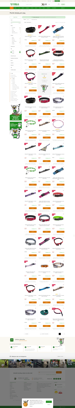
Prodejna (11, 386)
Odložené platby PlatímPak (28, 383)
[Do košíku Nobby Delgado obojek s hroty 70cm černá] (33, 114)
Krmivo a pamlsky (14, 76)
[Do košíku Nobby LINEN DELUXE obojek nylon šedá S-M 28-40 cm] (60, 114)
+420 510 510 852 (36, 379)
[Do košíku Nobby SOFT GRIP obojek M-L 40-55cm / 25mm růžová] (33, 90)
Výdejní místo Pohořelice (13, 395)
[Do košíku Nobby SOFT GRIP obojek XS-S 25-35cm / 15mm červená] (33, 67)
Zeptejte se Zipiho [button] (27, 379)
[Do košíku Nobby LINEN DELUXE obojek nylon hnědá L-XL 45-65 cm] (60, 279)
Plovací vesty (14, 84)
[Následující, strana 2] (62, 334)
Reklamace (25, 386)
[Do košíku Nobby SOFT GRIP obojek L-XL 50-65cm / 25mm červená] (60, 255)
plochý (28, 19)
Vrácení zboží (26, 387)
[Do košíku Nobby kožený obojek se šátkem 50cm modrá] (47, 161)
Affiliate (61, 400)
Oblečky (13, 83)
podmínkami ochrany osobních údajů (51, 374)
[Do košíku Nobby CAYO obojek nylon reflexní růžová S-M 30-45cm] (47, 255)
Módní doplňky (14, 89)
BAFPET (16, 38)
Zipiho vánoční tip (16, 32)
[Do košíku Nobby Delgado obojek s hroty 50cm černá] (33, 43)
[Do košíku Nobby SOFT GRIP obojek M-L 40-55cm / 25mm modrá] (33, 208)
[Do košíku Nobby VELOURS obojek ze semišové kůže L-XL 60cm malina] (33, 232)
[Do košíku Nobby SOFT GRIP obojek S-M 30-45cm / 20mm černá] (47, 185)
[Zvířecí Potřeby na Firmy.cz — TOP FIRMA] (60, 392)
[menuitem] (12, 8)
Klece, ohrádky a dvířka (15, 99)
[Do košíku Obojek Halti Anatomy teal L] (47, 326)
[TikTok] (60, 379)
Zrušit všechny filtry (34, 19)
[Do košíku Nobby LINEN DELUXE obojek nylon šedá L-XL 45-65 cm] (33, 326)
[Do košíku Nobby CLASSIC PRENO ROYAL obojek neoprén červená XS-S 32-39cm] (47, 232)
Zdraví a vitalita (14, 92)
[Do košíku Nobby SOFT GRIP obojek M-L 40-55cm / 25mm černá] (33, 161)
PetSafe (16, 43)
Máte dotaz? (49, 1)
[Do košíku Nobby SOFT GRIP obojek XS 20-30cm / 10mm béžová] (47, 137)
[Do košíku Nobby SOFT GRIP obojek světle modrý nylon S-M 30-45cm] (47, 302)
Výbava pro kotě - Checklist (41, 387)
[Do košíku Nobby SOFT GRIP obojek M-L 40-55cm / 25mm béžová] (60, 302)
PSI (12, 73)
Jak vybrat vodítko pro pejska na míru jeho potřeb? (44, 383)
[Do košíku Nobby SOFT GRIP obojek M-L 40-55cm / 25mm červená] (33, 302)
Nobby (16, 42)
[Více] (63, 8)
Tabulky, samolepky (14, 100)
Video (16, 30)
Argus (16, 37)
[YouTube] (58, 379)
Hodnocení (53, 400)
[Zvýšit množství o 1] (28, 43)
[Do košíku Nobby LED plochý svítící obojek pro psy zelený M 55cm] (33, 185)
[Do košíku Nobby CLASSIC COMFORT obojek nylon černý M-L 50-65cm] (60, 90)
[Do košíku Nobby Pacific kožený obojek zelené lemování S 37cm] (60, 232)
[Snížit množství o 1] (25, 43)
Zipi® (13, 400)
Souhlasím (49, 401)
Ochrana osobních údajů (27, 388)
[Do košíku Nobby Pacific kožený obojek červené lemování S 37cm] (60, 208)
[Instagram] (56, 379)
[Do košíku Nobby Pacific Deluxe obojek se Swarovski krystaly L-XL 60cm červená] (60, 67)
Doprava (11, 385)
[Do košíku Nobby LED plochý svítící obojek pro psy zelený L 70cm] (33, 137)
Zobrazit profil (60, 356)
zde (30, 404)
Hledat (49, 4)
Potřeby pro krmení (14, 91)
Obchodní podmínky (12, 392)
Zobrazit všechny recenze (23, 340)
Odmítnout (48, 404)
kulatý (16, 50)
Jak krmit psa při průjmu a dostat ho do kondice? (44, 386)
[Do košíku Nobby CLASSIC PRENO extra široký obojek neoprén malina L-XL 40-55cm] (47, 208)
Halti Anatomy (16, 41)
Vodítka (13, 79)
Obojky (13, 78)
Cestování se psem (14, 98)
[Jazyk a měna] (53, 1)
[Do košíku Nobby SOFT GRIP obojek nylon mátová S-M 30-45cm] (60, 161)
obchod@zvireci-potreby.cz (38, 378)
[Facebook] (54, 379)
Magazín (11, 393)
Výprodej (16, 31)
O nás (10, 389)
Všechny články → (39, 391)
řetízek (16, 53)
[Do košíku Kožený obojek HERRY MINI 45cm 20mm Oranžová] (47, 279)
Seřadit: (27, 22)
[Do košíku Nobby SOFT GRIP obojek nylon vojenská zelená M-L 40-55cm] (47, 67)
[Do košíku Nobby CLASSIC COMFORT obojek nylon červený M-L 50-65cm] (47, 43)
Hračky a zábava (14, 94)
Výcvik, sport (13, 93)
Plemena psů (38, 388)
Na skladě (16, 27)
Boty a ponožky (14, 85)
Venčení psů (13, 77)
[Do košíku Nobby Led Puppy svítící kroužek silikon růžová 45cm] (60, 137)
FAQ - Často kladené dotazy (14, 396)
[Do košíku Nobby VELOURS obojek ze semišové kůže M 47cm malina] (47, 114)
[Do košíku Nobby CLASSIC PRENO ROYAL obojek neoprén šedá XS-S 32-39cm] (33, 255)
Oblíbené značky (17, 400)
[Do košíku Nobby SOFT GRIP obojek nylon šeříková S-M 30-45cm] (33, 279)
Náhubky (13, 82)
